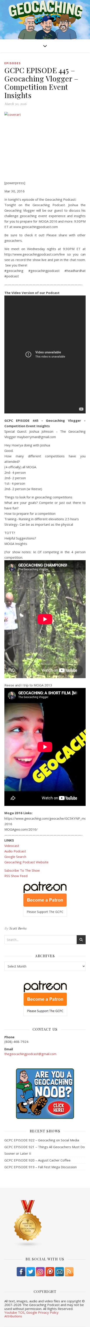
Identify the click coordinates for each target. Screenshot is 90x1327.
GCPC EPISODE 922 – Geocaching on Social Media (41, 1140)
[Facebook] (21, 1271)
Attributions (13, 1316)
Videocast (11, 845)
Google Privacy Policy (42, 1312)
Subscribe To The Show (22, 870)
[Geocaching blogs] (45, 1223)
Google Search (15, 856)
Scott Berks (18, 928)
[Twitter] (30, 1271)
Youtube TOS (14, 1312)
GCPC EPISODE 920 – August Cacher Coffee (37, 1160)
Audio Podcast (15, 851)
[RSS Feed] (69, 1271)
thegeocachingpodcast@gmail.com (30, 1054)
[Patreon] (50, 1271)
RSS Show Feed (16, 876)
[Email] (59, 1271)
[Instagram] (40, 1271)
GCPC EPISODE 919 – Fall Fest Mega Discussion (40, 1167)
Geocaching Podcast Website (26, 862)
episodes (12, 63)
